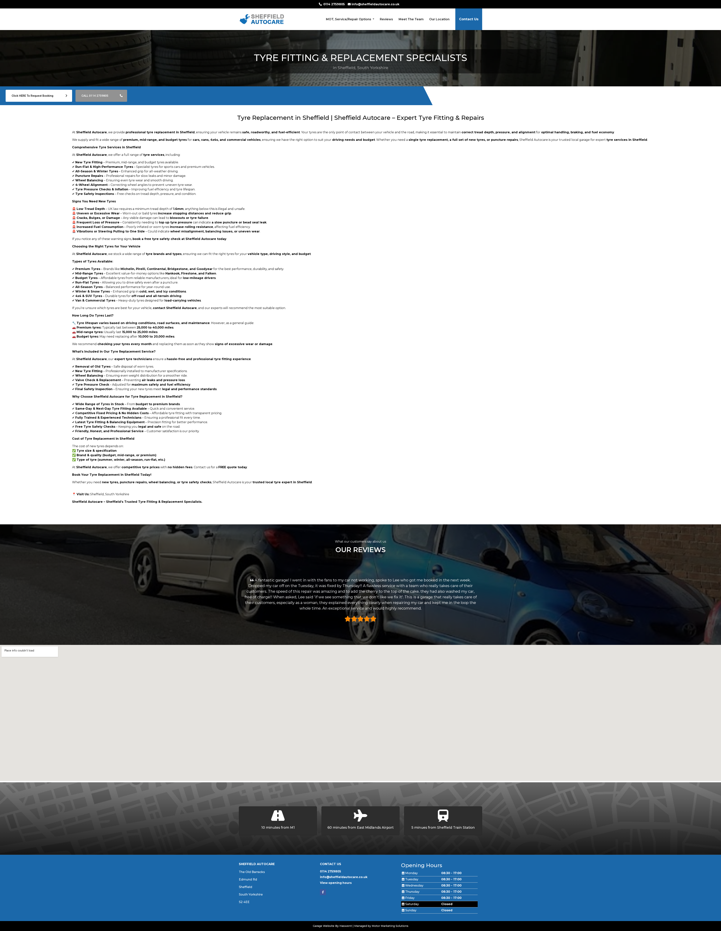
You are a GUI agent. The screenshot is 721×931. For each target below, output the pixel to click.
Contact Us (468, 19)
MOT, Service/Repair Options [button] (349, 19)
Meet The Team (411, 19)
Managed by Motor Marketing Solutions (381, 926)
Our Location (439, 19)
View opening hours (336, 883)
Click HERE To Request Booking (33, 95)
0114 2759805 (330, 871)
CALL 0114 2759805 (95, 95)
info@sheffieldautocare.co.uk (343, 877)
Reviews (386, 19)
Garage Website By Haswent (332, 926)
